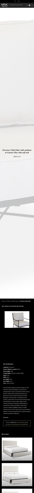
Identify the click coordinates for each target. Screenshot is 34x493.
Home (3, 301)
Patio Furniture (15, 301)
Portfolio (8, 301)
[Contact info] (29, 5)
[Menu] (31, 5)
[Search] (15, 1)
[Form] (19, 1)
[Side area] (26, 5)
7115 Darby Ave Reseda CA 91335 (15, 4)
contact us (13, 422)
